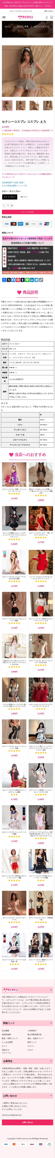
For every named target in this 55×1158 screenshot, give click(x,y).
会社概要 (5, 1031)
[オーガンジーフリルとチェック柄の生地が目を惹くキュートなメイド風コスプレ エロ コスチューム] (41, 817)
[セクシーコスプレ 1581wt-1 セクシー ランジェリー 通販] (14, 861)
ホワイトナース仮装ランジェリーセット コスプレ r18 (40, 791)
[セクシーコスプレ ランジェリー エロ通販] (14, 817)
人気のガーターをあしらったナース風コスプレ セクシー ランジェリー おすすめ (14, 662)
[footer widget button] (27, 990)
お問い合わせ (48, 11)
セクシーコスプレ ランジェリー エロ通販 (14, 833)
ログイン (31, 1046)
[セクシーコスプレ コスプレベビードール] (14, 903)
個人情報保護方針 (35, 1035)
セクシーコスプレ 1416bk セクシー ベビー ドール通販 (40, 877)
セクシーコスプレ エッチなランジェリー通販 (14, 620)
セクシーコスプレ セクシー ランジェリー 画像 (14, 747)
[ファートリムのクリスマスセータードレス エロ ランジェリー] (41, 562)
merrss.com (27, 1139)
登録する (5, 1050)
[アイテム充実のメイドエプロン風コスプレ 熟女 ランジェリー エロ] (14, 690)
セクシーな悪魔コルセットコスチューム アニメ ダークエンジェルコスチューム (14, 535)
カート (4, 1046)
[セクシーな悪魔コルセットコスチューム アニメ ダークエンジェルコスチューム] (14, 518)
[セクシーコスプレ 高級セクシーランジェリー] (41, 945)
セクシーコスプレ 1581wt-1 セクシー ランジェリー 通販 (14, 877)
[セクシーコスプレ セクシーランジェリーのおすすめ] (41, 646)
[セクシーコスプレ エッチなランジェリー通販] (14, 604)
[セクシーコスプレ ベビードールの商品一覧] (14, 945)
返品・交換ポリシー (36, 1038)
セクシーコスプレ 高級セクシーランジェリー (41, 960)
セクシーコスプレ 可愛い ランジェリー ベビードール (14, 490)
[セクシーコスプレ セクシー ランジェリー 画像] (14, 731)
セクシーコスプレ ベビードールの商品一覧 (14, 960)
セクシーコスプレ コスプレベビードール (14, 918)
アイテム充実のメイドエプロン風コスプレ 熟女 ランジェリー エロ (14, 705)
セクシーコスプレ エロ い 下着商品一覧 (41, 918)
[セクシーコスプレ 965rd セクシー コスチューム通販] (14, 775)
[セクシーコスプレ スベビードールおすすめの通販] (14, 562)
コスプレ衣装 (22, 26)
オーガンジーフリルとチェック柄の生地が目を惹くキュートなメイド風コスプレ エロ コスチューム (40, 834)
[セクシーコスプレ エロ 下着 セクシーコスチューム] (41, 518)
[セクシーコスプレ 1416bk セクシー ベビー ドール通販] (41, 861)
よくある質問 (7, 1042)
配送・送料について (10, 1038)
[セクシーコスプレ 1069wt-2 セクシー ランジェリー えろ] (41, 604)
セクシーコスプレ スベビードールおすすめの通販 (14, 578)
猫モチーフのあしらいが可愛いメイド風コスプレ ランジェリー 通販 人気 (41, 491)
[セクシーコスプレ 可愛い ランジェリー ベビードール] (14, 474)
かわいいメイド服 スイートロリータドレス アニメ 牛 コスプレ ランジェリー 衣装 (41, 748)
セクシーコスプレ (42, 26)
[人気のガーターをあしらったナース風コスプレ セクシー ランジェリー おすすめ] (14, 646)
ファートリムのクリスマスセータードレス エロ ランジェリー (40, 578)
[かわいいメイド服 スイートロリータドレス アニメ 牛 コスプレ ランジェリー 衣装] (41, 731)
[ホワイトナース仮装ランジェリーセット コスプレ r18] (41, 775)
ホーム (8, 26)
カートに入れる (27, 212)
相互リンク (32, 1042)
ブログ (30, 1050)
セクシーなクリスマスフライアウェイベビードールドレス (40, 705)
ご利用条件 (32, 1031)
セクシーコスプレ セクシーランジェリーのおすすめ (41, 661)
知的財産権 (6, 1035)
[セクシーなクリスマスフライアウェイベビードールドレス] (41, 690)
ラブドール (6, 1053)
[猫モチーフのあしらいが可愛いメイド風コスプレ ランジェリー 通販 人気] (41, 474)
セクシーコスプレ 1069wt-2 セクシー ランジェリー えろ (41, 620)
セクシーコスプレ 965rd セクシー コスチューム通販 (14, 791)
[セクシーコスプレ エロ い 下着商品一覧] (41, 903)
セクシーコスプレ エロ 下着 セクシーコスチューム (41, 534)
